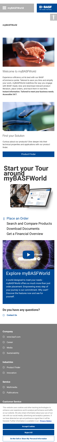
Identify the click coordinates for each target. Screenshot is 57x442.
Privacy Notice (45, 421)
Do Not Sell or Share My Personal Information (28, 439)
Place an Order (17, 218)
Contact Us (12, 315)
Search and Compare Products (29, 223)
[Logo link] (45, 8)
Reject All (28, 432)
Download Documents (22, 229)
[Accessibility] (53, 17)
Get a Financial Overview (24, 234)
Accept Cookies (28, 426)
